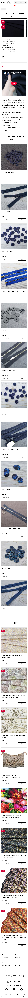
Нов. (6, 996)
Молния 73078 (6, 212)
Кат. (13, 996)
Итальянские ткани (6, 965)
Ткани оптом (5, 962)
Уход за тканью (5, 968)
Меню (2, 996)
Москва (4, 2)
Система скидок (5, 960)
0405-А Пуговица (7, 251)
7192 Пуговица (6, 410)
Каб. (20, 996)
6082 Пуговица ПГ (7, 568)
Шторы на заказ (18, 954)
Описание (4, 66)
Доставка (18, 66)
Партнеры (17, 962)
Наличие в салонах (11, 66)
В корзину (22, 180)
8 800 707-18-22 (15, 976)
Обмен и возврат (6, 957)
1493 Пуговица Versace (8, 172)
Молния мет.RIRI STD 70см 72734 (11, 529)
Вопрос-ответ (18, 957)
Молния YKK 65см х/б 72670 (10, 449)
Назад (4, 8)
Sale (10, 996)
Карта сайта (17, 965)
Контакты (17, 968)
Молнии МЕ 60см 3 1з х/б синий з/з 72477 (14, 291)
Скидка (3, 22)
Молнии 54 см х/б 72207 (9, 370)
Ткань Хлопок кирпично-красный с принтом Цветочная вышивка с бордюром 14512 (14, 937)
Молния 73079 (6, 608)
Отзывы (16, 960)
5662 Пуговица (6, 330)
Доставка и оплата (6, 954)
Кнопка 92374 (6, 489)
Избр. (17, 996)
